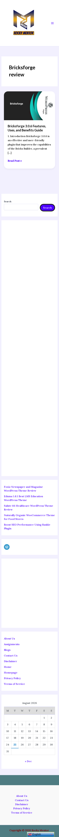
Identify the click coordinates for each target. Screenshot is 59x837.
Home (7, 666)
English (36, 834)
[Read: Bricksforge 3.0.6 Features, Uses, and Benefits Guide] (29, 105)
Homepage (10, 672)
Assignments (12, 644)
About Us (9, 638)
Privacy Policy (12, 678)
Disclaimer (10, 661)
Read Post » (15, 160)
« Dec (28, 761)
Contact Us (10, 655)
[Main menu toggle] (52, 23)
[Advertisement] (29, 348)
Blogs (7, 649)
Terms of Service (14, 683)
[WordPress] (7, 547)
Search (7, 201)
